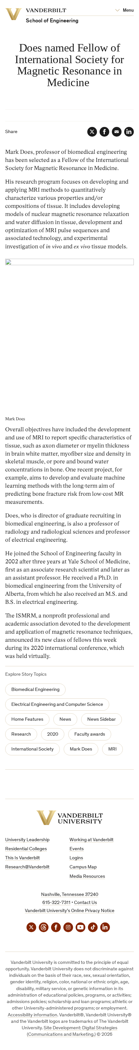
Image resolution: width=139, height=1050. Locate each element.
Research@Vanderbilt (27, 867)
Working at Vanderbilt (91, 840)
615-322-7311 (56, 902)
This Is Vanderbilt (22, 858)
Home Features (27, 719)
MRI (112, 749)
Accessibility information (32, 1015)
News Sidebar (101, 719)
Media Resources (87, 876)
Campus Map (83, 867)
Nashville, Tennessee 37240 (69, 894)
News (65, 719)
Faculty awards (89, 734)
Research (21, 734)
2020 (52, 734)
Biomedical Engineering (35, 689)
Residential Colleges (26, 849)
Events (77, 849)
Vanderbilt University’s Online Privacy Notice (69, 911)
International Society (32, 749)
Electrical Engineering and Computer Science (57, 704)
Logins (76, 858)
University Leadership (27, 840)
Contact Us (85, 902)
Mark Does (81, 749)
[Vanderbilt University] (69, 817)
